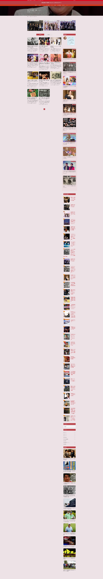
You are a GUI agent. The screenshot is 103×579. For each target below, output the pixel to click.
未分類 (65, 440)
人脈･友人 (65, 437)
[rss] (74, 0)
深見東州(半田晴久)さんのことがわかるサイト (51, 2)
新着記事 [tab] (40, 34)
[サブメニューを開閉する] (74, 432)
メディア (65, 435)
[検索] (75, 0)
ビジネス (65, 434)
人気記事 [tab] (48, 34)
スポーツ (65, 432)
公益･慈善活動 (66, 439)
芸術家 (29, 11)
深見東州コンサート (66, 442)
